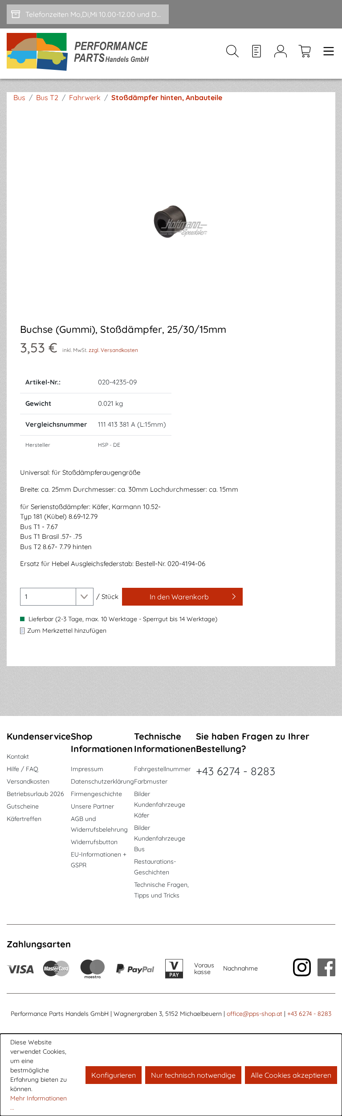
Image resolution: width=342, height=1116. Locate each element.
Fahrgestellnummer (162, 769)
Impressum (87, 769)
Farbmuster (150, 781)
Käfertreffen (24, 819)
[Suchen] (232, 54)
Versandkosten (28, 781)
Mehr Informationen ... (38, 1103)
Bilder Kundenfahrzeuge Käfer (159, 804)
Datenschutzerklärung (102, 781)
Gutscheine (23, 806)
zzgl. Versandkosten (113, 350)
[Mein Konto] (281, 54)
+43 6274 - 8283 (235, 771)
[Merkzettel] (256, 54)
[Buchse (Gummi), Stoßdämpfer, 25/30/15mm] (171, 221)
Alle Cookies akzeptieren (291, 1075)
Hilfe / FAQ (22, 769)
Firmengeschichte (96, 794)
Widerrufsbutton (94, 842)
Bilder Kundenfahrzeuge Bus (159, 838)
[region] (171, 220)
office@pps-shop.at (254, 1014)
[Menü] (326, 54)
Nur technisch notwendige (193, 1075)
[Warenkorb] (305, 54)
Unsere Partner (92, 806)
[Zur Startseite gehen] (81, 53)
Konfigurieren (113, 1075)
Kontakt (18, 756)
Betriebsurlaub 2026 (35, 794)
